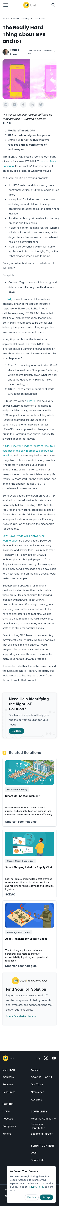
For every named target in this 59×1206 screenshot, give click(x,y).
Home (6, 1111)
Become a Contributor (38, 1126)
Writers (7, 1133)
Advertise (36, 1099)
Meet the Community (43, 1118)
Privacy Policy (36, 1186)
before (31, 401)
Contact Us (37, 1160)
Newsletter (37, 1092)
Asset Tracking (21, 18)
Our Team (37, 1084)
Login (34, 1152)
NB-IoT (7, 299)
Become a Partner (42, 1133)
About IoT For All (41, 1076)
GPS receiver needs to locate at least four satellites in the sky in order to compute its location (29, 450)
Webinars (8, 1076)
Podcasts (8, 1084)
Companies (9, 1126)
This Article (39, 18)
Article (6, 18)
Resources (9, 1092)
